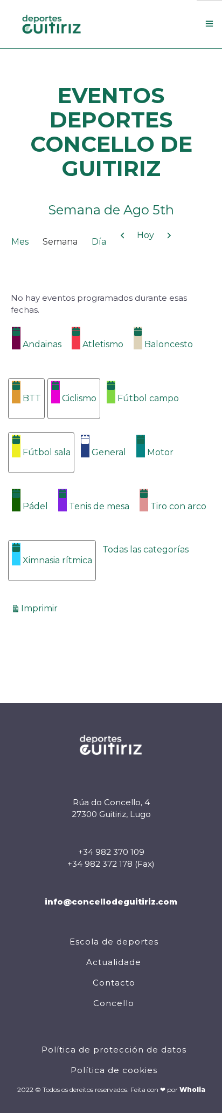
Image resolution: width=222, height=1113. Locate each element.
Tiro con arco (178, 506)
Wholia (192, 1089)
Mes (20, 242)
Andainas (42, 344)
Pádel (35, 506)
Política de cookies (114, 1070)
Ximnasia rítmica (57, 560)
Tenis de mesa (99, 506)
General (109, 452)
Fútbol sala (47, 452)
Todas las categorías (145, 549)
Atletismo (102, 344)
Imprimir (41, 608)
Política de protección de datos (113, 1049)
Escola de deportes (114, 941)
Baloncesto (168, 344)
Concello (113, 1003)
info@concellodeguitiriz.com (111, 901)
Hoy (145, 235)
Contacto (114, 982)
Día (99, 242)
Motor (160, 452)
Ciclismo (79, 398)
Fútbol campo (148, 398)
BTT (32, 398)
